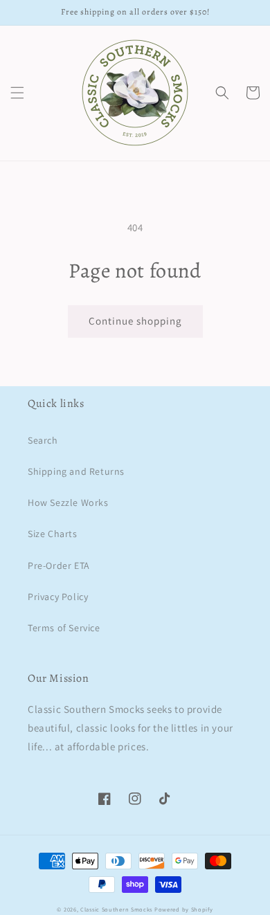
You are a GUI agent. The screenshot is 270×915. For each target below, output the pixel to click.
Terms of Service (64, 628)
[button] (17, 93)
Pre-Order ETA (59, 565)
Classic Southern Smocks (116, 909)
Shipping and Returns (76, 471)
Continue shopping (135, 320)
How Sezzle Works (68, 502)
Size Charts (53, 533)
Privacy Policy (58, 596)
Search (43, 440)
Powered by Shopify (183, 909)
